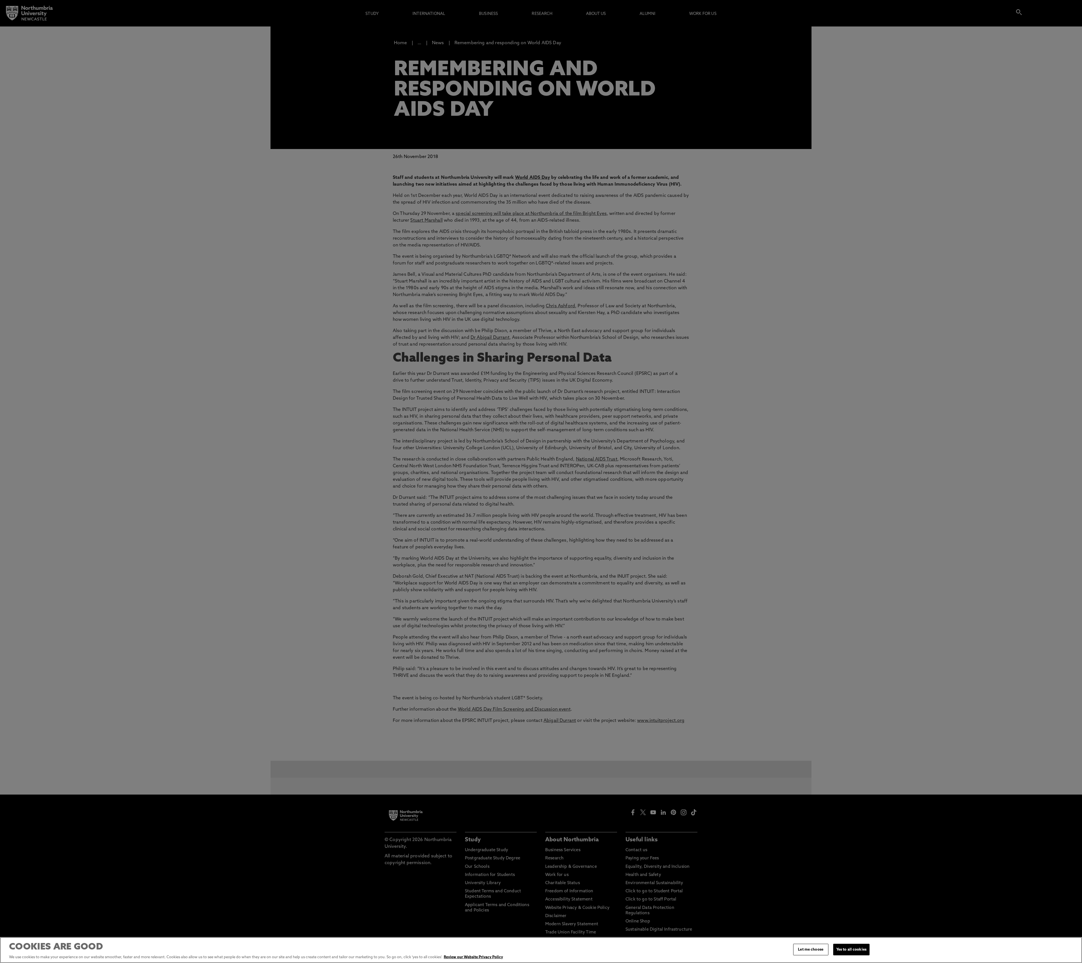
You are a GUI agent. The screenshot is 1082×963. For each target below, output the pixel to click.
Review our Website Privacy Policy (473, 957)
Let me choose (810, 949)
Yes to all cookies (851, 949)
